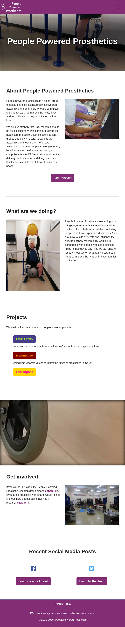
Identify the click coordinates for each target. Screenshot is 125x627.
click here (23, 502)
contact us (51, 491)
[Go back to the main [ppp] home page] (11, 7)
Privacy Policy (62, 604)
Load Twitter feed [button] (91, 581)
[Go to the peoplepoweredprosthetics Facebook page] (33, 568)
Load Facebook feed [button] (33, 581)
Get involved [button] (63, 178)
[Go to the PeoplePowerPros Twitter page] (91, 568)
